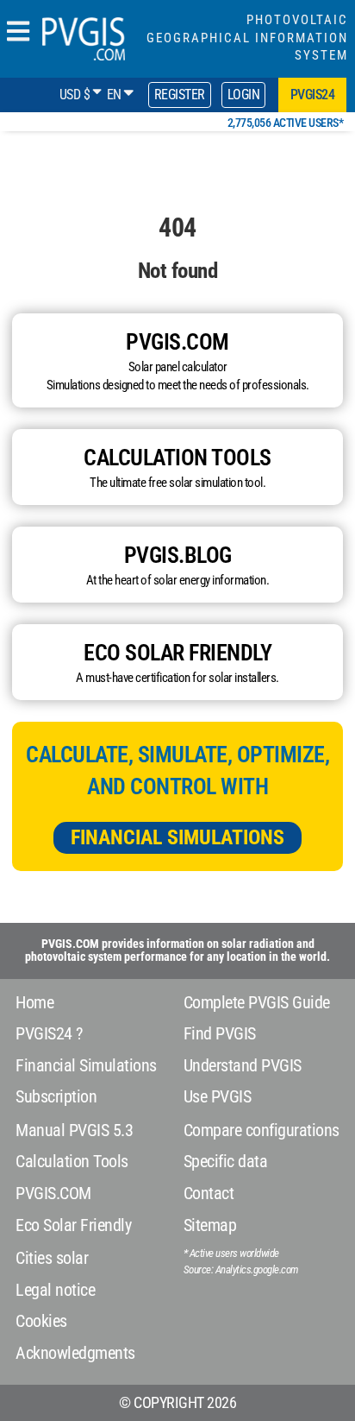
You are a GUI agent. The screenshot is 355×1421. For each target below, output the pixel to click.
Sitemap (210, 1225)
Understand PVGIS (243, 1065)
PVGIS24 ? (49, 1033)
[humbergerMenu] (18, 32)
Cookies (41, 1320)
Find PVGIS (220, 1033)
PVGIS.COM (53, 1193)
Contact (209, 1193)
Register (179, 94)
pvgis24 (312, 94)
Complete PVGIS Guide (257, 1002)
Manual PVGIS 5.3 (74, 1130)
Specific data (226, 1161)
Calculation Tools (72, 1161)
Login (243, 94)
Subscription (56, 1096)
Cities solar (52, 1257)
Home (34, 1002)
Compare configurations (261, 1130)
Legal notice (55, 1289)
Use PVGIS (218, 1096)
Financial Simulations (177, 837)
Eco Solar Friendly (73, 1225)
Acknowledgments (75, 1352)
